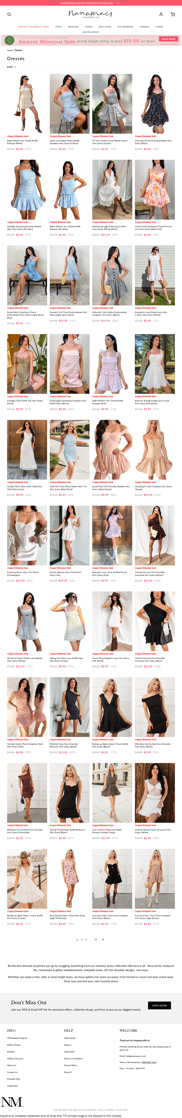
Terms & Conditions (73, 1058)
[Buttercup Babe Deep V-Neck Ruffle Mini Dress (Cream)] (27, 879)
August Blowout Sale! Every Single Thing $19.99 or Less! (86, 2)
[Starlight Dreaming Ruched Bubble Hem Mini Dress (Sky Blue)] (27, 189)
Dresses (73, 27)
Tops (58, 27)
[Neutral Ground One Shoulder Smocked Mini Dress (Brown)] (155, 535)
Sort (10, 67)
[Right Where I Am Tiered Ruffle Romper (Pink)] (112, 364)
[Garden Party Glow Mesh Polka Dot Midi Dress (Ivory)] (27, 450)
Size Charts (69, 1051)
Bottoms (105, 27)
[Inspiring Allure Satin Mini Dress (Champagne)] (27, 535)
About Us (11, 1065)
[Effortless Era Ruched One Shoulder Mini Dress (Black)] (155, 707)
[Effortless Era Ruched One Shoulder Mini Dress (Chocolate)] (27, 793)
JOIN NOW (159, 1005)
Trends (144, 27)
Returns (67, 1045)
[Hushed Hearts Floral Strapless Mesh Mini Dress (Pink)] (27, 707)
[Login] (162, 14)
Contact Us (12, 1072)
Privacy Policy (70, 1065)
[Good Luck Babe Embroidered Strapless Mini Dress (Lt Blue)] (70, 104)
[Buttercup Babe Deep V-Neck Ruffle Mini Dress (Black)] (112, 707)
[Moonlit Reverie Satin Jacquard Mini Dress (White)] (155, 793)
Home (10, 50)
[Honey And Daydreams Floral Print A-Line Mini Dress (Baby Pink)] (155, 189)
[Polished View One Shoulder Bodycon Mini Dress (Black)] (70, 707)
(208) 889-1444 (149, 1062)
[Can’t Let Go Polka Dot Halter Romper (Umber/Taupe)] (112, 793)
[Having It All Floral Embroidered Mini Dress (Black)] (155, 104)
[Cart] (171, 14)
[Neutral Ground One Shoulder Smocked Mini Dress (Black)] (155, 621)
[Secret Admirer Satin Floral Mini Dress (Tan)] (70, 535)
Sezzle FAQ (12, 1086)
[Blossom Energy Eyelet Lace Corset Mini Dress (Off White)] (155, 364)
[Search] (9, 14)
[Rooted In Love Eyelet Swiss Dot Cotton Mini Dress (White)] (155, 275)
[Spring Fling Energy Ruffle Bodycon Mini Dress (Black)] (70, 793)
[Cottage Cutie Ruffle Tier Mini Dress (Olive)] (27, 364)
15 (95, 939)
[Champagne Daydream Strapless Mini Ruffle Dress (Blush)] (70, 364)
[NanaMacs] (91, 14)
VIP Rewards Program (17, 1038)
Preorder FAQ (13, 1079)
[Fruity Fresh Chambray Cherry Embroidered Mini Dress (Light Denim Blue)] (27, 275)
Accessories (91, 32)
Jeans (89, 27)
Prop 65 (68, 1072)
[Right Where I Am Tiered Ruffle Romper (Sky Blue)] (70, 189)
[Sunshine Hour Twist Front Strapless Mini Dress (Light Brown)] (155, 879)
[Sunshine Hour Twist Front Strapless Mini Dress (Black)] (112, 879)
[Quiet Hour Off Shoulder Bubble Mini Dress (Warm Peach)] (112, 450)
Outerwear (125, 27)
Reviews (11, 1051)
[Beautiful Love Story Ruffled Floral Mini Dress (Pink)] (112, 535)
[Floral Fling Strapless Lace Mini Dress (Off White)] (112, 621)
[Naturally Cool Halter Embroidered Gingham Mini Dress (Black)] (112, 275)
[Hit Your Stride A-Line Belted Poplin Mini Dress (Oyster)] (112, 104)
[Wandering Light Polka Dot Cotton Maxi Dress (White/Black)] (112, 189)
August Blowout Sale (33, 27)
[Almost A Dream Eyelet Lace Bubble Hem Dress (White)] (27, 621)
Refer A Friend (13, 1045)
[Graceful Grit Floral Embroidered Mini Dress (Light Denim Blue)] (70, 275)
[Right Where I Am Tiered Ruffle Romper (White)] (27, 104)
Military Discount (15, 1058)
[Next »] (103, 939)
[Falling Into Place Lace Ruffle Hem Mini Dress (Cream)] (70, 621)
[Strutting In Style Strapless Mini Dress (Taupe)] (155, 450)
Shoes (160, 27)
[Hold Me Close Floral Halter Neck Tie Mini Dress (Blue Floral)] (70, 450)
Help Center (69, 1038)
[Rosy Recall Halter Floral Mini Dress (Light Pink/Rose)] (70, 879)
